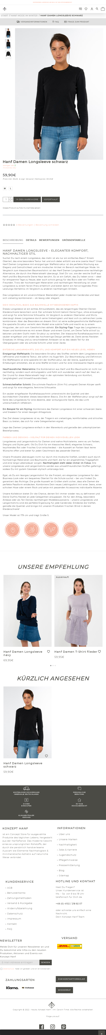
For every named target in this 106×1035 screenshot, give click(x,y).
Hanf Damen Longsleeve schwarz (23, 765)
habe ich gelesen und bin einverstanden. (27, 969)
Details (31, 240)
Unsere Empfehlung (53, 566)
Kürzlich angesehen (53, 678)
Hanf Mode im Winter (24, 15)
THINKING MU (9, 168)
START (4, 15)
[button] (50, 665)
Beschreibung (13, 240)
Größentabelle (73, 240)
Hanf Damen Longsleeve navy (23, 653)
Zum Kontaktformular (71, 979)
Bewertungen (49, 240)
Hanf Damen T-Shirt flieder (75, 651)
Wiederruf (64, 990)
